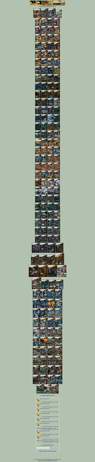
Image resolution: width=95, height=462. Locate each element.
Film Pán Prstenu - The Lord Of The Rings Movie (43, 459)
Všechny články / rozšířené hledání (47, 451)
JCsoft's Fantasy (58, 459)
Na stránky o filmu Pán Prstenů (47, 395)
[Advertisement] (47, 455)
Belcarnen (49, 411)
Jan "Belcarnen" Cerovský (52, 460)
